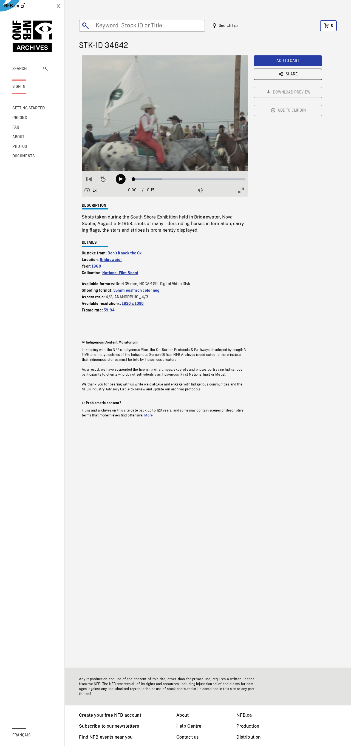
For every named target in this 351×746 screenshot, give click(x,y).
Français (21, 735)
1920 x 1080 (133, 304)
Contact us (187, 737)
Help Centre (189, 726)
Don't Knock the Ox (124, 253)
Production (247, 726)
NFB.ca (244, 715)
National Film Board (120, 273)
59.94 (109, 310)
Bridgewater (111, 260)
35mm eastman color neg (136, 290)
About (182, 715)
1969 (96, 266)
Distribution (248, 737)
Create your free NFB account (110, 715)
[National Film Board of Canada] (32, 36)
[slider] (189, 179)
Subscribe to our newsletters (109, 726)
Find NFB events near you (105, 737)
